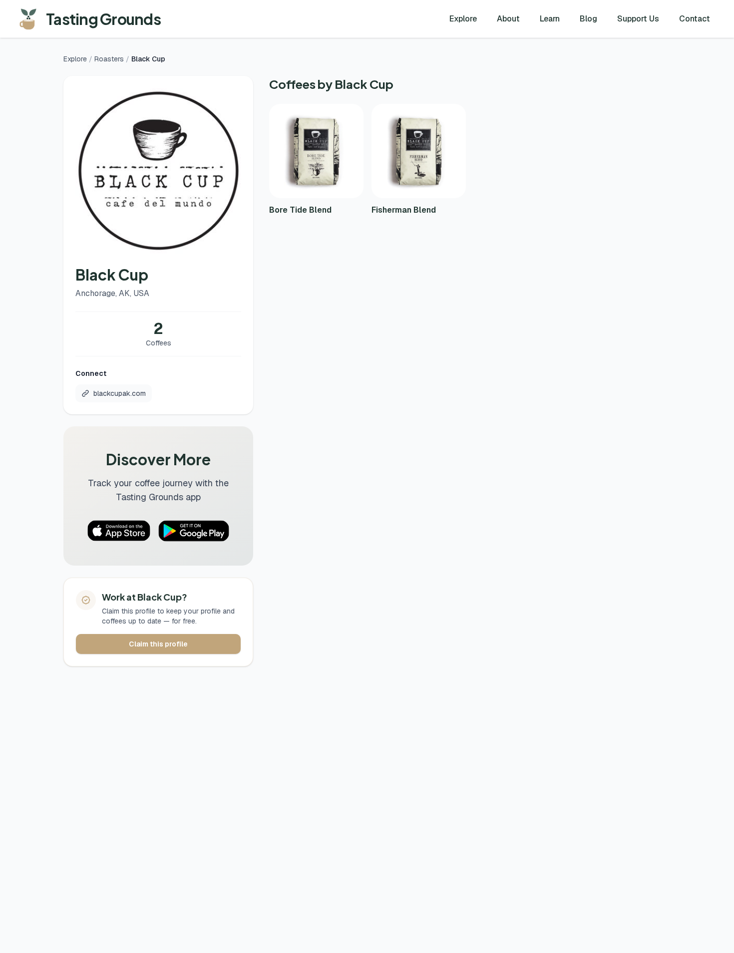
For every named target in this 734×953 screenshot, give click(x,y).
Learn (550, 18)
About (508, 18)
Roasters (109, 58)
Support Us (638, 18)
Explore (463, 18)
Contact (694, 18)
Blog (588, 18)
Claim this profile (158, 643)
